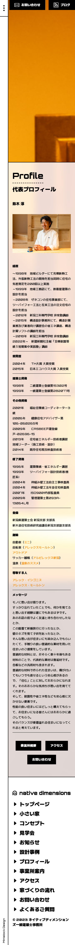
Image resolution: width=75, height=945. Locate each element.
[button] (4, 8)
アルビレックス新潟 (46, 558)
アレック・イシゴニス (27, 580)
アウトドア (19, 552)
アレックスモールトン (38, 547)
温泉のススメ (30, 563)
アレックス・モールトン (28, 585)
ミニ (27, 542)
